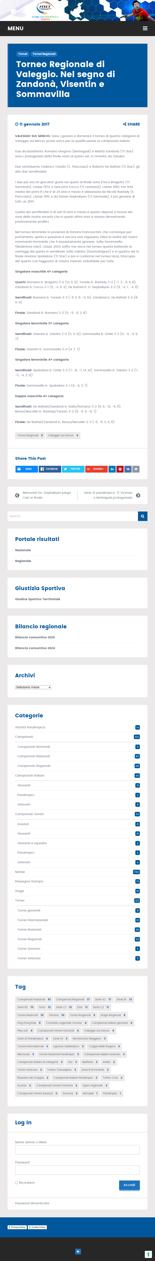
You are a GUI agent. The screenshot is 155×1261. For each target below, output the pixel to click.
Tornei (22, 54)
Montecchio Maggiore (89, 1038)
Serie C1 (64, 1007)
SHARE (133, 124)
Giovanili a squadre (32, 843)
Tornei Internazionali (32, 920)
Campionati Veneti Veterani (56, 1085)
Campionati (24, 736)
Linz (72, 1062)
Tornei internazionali (32, 1046)
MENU (15, 28)
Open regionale (95, 1085)
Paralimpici (25, 795)
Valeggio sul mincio (63, 435)
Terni (45, 1007)
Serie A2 (103, 999)
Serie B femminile (94, 1070)
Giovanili (23, 785)
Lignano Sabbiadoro (68, 1046)
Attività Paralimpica (30, 727)
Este (82, 1007)
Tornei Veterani (28, 958)
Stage (19, 891)
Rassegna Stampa (29, 881)
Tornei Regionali (44, 54)
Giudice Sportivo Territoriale (37, 599)
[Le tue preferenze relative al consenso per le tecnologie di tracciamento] (148, 1254)
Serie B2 (25, 1007)
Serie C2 (101, 1007)
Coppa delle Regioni (104, 1046)
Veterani (23, 804)
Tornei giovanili (28, 910)
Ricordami (27, 1182)
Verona (56, 1015)
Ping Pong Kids (29, 1023)
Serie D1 (60, 1038)
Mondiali (90, 1093)
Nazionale (23, 550)
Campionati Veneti (29, 814)
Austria (24, 1085)
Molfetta (89, 1062)
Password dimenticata (32, 1203)
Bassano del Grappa (32, 1078)
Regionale (23, 561)
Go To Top (78, 1251)
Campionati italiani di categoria (39, 1062)
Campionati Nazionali (33, 756)
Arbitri (109, 1062)
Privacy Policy (18, 1227)
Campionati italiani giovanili (112, 1023)
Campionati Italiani (29, 775)
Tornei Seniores (28, 948)
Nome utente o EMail (30, 1142)
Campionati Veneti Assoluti (37, 1093)
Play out (24, 1030)
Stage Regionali (113, 1015)
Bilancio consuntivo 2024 (35, 648)
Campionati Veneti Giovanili (58, 1030)
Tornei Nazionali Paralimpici (59, 1054)
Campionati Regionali (33, 765)
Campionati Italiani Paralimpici (75, 1078)
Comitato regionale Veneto (66, 1023)
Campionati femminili (33, 746)
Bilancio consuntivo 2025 (35, 637)
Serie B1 (124, 999)
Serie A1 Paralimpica (32, 1038)
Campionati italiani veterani (104, 1054)
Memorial (25, 1054)
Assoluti (23, 824)
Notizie (20, 871)
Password (22, 1162)
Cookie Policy (38, 1227)
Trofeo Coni (112, 1078)
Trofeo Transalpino (61, 1070)
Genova (70, 1093)
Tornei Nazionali (29, 929)
